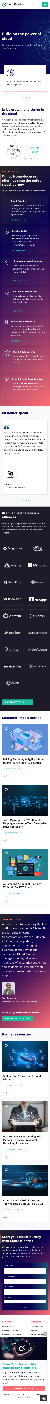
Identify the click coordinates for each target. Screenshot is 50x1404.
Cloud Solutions (11, 833)
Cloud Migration (11, 1085)
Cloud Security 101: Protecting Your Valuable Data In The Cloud (23, 1202)
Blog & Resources (38, 1334)
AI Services (7, 1326)
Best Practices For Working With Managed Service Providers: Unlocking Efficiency (22, 1140)
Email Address (10, 1287)
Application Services (10, 1330)
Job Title (8, 1297)
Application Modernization (13, 1334)
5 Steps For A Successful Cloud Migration (22, 1077)
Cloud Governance (12, 1210)
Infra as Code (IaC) (12, 893)
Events (34, 1330)
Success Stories (38, 1326)
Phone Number (10, 1276)
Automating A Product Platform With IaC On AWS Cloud (22, 885)
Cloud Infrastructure (13, 769)
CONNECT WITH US (15, 702)
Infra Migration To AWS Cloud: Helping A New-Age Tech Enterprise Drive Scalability (25, 823)
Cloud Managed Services (14, 1149)
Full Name (8, 1266)
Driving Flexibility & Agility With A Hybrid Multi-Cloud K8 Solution (23, 761)
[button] (21, 96)
